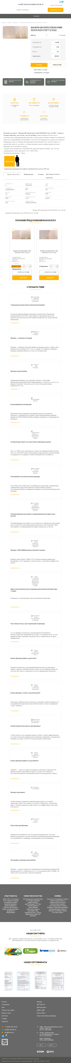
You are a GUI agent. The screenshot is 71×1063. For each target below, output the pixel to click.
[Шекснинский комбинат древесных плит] (13, 952)
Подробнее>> (15, 323)
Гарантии (5, 1021)
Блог (3, 1007)
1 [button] (33, 286)
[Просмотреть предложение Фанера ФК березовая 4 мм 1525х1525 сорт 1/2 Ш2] (49, 234)
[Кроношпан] (47, 951)
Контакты (5, 1016)
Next (67, 951)
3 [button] (38, 286)
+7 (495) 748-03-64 (11, 1027)
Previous (3, 951)
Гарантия (49, 178)
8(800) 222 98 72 (37, 4)
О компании (5, 1004)
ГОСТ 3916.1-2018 (32, 151)
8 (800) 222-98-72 (10, 1029)
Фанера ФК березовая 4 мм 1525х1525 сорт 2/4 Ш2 (49, 210)
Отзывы (41, 174)
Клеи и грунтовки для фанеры (46, 1016)
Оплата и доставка (8, 1010)
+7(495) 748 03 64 (24, 4)
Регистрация (58, 5)
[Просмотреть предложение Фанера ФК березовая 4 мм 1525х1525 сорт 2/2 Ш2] (22, 234)
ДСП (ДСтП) (41, 1004)
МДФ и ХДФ (41, 1010)
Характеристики (13, 174)
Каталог (4, 1001)
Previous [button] (7, 255)
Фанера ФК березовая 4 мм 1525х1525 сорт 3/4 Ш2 (21, 213)
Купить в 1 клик (57, 64)
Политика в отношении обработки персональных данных (20, 1058)
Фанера (39, 1001)
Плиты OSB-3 (41, 1013)
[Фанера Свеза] (30, 951)
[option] (22, 255)
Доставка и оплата (53, 174)
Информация (28, 174)
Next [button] (64, 255)
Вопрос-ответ (6, 1013)
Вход (52, 5)
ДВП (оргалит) (41, 1007)
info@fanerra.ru (9, 1032)
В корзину (39, 64)
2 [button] (35, 286)
